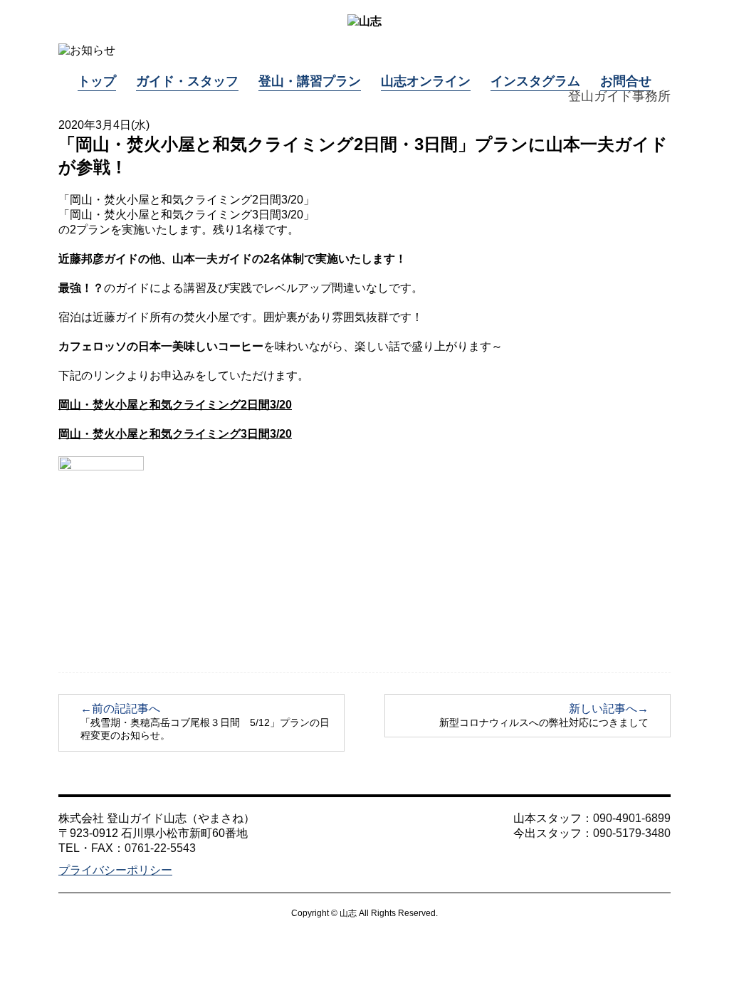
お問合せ (625, 81)
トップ (97, 81)
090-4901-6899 (632, 818)
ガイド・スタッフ (187, 81)
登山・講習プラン (309, 81)
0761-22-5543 (160, 848)
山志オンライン (426, 81)
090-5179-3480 (632, 833)
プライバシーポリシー (115, 870)
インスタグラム (535, 81)
